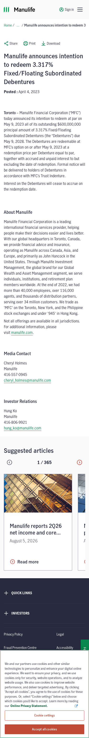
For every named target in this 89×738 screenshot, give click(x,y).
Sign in (69, 9)
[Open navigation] (80, 9)
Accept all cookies (44, 729)
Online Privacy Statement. (42, 705)
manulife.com (22, 332)
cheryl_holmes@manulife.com (27, 380)
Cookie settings (44, 715)
